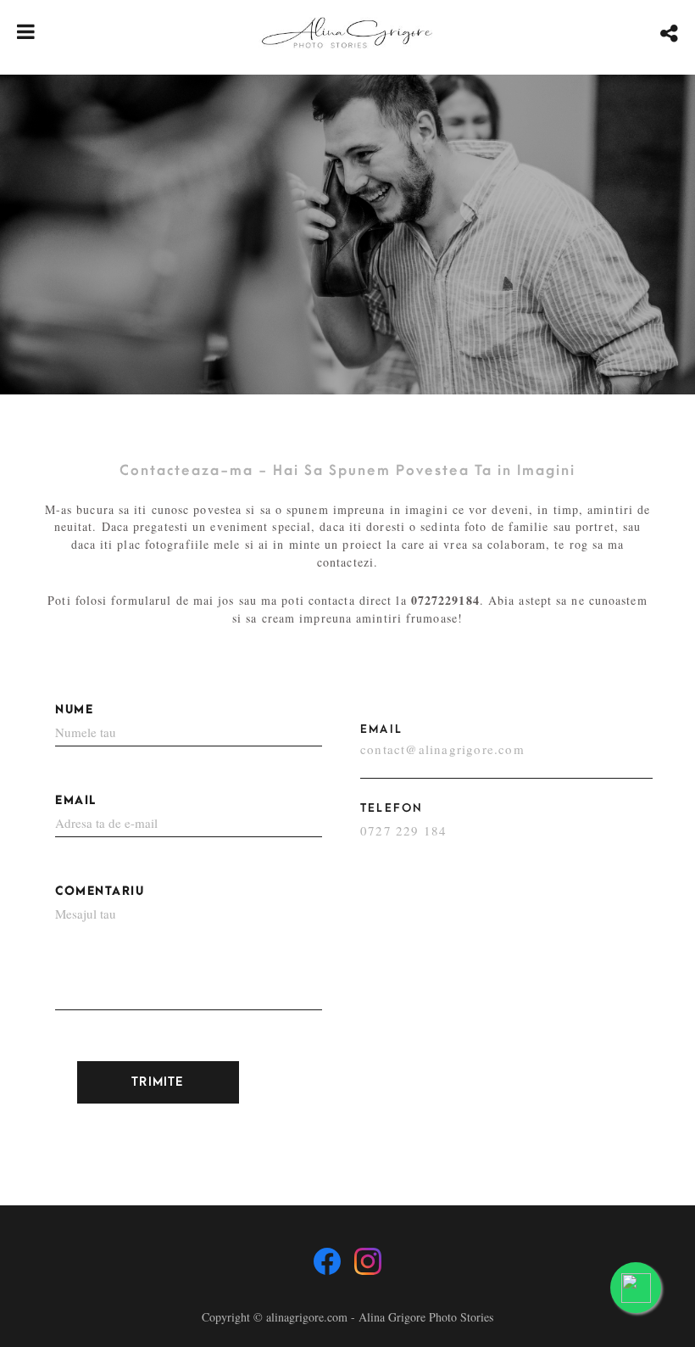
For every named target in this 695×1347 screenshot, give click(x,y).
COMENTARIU (99, 891)
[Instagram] (367, 1261)
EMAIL (76, 800)
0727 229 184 (403, 830)
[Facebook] (327, 1261)
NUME (74, 709)
